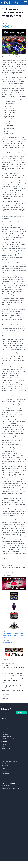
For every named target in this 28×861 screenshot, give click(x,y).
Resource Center (5, 755)
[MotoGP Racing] (14, 53)
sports (4, 637)
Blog (2, 746)
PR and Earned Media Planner (9, 761)
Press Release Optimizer (7, 738)
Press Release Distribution (8, 721)
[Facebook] (2, 785)
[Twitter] (4, 785)
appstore (9, 633)
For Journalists (5, 757)
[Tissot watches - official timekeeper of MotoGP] (14, 615)
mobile (4, 635)
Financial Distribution (6, 723)
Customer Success (6, 736)
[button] (25, 2)
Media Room (4, 734)
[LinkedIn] (6, 785)
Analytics (3, 732)
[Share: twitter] (5, 26)
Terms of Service (6, 788)
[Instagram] (8, 785)
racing (15, 635)
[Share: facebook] (2, 26)
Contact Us (4, 771)
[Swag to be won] (14, 625)
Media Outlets (5, 765)
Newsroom (4, 759)
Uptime (19, 788)
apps (4, 633)
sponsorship (21, 635)
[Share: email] (10, 26)
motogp (10, 635)
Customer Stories (5, 748)
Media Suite (4, 725)
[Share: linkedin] (8, 26)
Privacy (14, 788)
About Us (3, 744)
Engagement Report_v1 (9, 642)
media (21, 633)
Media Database (5, 726)
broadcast (16, 633)
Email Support (5, 773)
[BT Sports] (14, 605)
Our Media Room (5, 750)
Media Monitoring (5, 730)
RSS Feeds (4, 763)
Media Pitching (5, 728)
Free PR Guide (21, 712)
